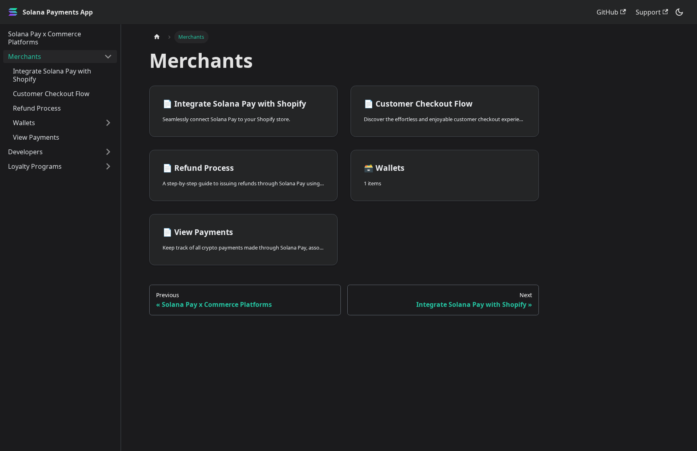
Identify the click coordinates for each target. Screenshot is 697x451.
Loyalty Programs (35, 166)
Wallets (24, 122)
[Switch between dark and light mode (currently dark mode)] (679, 12)
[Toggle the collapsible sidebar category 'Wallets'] (108, 122)
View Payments (36, 137)
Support (648, 12)
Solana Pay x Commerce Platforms (44, 37)
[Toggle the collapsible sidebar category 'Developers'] (108, 151)
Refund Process (37, 108)
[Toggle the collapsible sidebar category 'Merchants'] (108, 56)
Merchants (24, 56)
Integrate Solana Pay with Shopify (52, 75)
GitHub (607, 12)
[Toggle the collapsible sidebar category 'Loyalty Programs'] (108, 166)
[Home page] (157, 37)
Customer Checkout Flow (51, 93)
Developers (25, 151)
